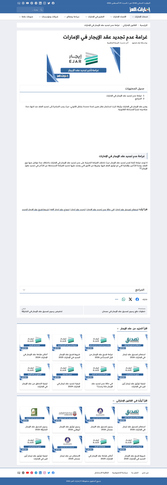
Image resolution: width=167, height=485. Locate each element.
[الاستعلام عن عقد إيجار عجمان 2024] (67, 449)
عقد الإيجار (126, 328)
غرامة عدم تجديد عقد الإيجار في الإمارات (125, 95)
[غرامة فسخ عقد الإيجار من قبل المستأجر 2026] (100, 347)
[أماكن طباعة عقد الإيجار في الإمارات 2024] (34, 347)
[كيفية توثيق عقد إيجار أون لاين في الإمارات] (132, 377)
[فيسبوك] (137, 299)
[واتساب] (123, 299)
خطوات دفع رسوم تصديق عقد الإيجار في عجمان (123, 311)
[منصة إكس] (130, 299)
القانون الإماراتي (130, 25)
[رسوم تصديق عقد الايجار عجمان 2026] (100, 420)
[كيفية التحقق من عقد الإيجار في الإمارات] (34, 377)
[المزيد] (116, 299)
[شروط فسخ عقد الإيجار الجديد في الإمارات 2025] (67, 347)
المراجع (139, 98)
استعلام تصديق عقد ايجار (127, 209)
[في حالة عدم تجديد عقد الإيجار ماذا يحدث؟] (100, 377)
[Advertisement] (83, 130)
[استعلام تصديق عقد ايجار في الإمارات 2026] (132, 347)
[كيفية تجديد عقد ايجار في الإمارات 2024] (67, 377)
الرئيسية (143, 25)
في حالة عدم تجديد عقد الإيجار (100, 209)
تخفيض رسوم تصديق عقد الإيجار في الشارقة (42, 311)
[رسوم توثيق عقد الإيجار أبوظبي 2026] (67, 420)
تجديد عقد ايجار (78, 209)
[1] (141, 168)
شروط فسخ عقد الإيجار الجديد (35, 209)
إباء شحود (136, 43)
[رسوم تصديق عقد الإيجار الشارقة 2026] (34, 420)
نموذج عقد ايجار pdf (60, 209)
